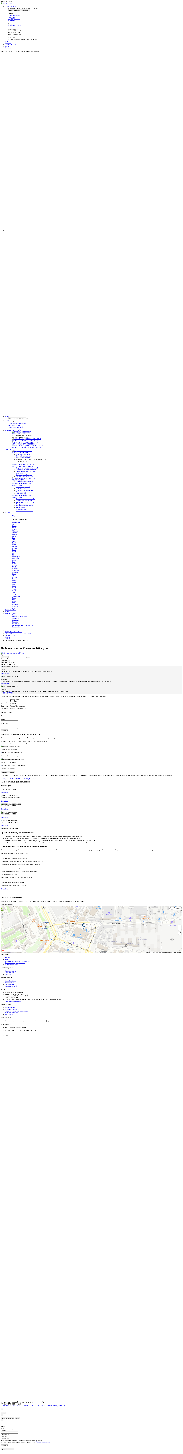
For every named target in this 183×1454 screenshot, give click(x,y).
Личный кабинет (10, 981)
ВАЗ (13, 599)
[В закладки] (27, 657)
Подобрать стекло (7, 904)
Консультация (6, 660)
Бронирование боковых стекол (26, 471)
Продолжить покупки (8, 1418)
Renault (14, 582)
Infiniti (14, 550)
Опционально (5, 1434)
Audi (13, 524)
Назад (3, 1413)
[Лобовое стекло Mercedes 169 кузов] (13, 653)
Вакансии (15, 620)
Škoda (14, 586)
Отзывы (14, 615)
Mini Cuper (15, 570)
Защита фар (20, 473)
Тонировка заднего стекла (24, 505)
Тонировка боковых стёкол (25, 504)
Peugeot (14, 577)
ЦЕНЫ (7, 611)
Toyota (14, 594)
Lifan (13, 562)
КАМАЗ (15, 604)
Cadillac (14, 529)
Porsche (14, 579)
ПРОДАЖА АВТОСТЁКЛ (13, 430)
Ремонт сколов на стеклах (24, 476)
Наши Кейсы (9, 1014)
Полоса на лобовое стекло (24, 511)
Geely (14, 539)
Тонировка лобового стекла (25, 502)
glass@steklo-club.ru (14, 25)
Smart (14, 587)
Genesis (14, 541)
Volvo (14, 598)
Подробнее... (5, 673)
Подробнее (4, 792)
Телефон (3, 1430)
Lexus (14, 560)
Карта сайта (8, 974)
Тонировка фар (21, 507)
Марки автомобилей (11, 1012)
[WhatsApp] (15, 664)
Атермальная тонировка (24, 500)
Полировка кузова (22, 488)
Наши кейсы (16, 627)
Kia (13, 555)
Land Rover (15, 558)
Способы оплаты (10, 44)
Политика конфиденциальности (22, 625)
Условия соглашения (11, 964)
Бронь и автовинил (11, 1009)
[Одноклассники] (7, 664)
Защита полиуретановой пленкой (27, 468)
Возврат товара (9, 973)
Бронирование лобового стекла (26, 469)
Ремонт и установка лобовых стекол (16, 1011)
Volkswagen (16, 596)
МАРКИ (7, 512)
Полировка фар (21, 493)
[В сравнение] (29, 657)
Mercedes (15, 568)
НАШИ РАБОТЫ (10, 610)
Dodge (14, 536)
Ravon (14, 580)
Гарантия (15, 622)
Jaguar (14, 551)
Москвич (15, 606)
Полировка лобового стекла (25, 490)
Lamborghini (16, 556)
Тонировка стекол (10, 1007)
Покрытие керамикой (23, 487)
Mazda (14, 567)
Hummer (15, 546)
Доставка (8, 43)
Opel (13, 575)
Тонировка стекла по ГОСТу (25, 499)
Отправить (5, 730)
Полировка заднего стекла (24, 492)
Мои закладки (9, 984)
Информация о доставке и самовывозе (17, 961)
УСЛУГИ (8, 449)
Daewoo (14, 534)
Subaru (14, 589)
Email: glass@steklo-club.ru (13, 1001)
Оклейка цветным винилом (25, 481)
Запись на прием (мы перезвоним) (19, 10)
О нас (6, 41)
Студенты (15, 618)
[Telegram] (10, 664)
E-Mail (3, 1427)
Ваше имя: (4, 716)
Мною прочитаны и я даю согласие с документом (26, 1442)
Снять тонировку (21, 509)
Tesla (13, 592)
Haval (14, 543)
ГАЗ (13, 603)
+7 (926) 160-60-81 (14, 17)
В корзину (4, 657)
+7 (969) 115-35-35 (14, 20)
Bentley (14, 526)
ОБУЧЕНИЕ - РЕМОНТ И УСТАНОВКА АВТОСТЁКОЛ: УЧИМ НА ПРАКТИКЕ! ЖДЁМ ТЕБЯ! (33, 1406)
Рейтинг (3, 719)
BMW (14, 527)
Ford (13, 538)
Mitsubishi (15, 572)
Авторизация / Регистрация (17, 423)
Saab (13, 584)
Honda (14, 544)
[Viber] (12, 664)
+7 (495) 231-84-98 (14, 15)
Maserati (14, 565)
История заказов (10, 982)
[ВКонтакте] (4, 664)
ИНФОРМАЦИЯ (10, 613)
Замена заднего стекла (23, 457)
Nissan (14, 574)
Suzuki (14, 591)
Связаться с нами (10, 971)
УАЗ (13, 608)
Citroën (14, 532)
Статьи (7, 46)
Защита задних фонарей (24, 475)
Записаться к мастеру (8, 772)
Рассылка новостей (11, 986)
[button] (7, 416)
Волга (14, 601)
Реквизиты (15, 623)
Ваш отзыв (4, 723)
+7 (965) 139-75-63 (14, 19)
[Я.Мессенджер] (2, 664)
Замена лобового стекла (24, 454)
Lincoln (14, 563)
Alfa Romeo (16, 522)
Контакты (8, 48)
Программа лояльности (19, 616)
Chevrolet (15, 531)
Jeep (13, 553)
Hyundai (14, 548)
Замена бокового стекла (23, 456)
